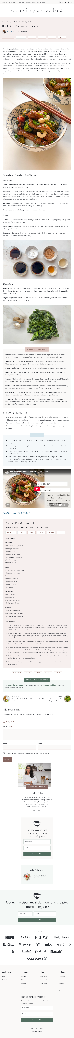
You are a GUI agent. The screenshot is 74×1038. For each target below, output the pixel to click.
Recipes (9, 22)
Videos (23, 980)
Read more (37, 810)
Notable (23, 983)
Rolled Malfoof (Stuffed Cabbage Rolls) (39, 877)
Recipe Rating (9, 719)
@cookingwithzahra (15, 685)
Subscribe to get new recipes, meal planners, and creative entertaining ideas (23, 2)
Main (15, 22)
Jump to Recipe (8, 37)
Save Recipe (21, 37)
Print (21, 532)
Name (6, 743)
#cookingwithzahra (51, 685)
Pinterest (62, 987)
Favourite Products (46, 980)
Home (4, 22)
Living (23, 987)
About (4, 976)
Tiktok (61, 990)
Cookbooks (43, 976)
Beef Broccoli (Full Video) (16, 513)
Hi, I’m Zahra (37, 793)
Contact (4, 980)
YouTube (61, 983)
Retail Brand (43, 983)
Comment (7, 726)
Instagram (62, 976)
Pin (33, 37)
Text (62, 37)
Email (53, 37)
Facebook (62, 980)
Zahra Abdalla (11, 32)
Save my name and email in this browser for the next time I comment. (27, 753)
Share (43, 37)
